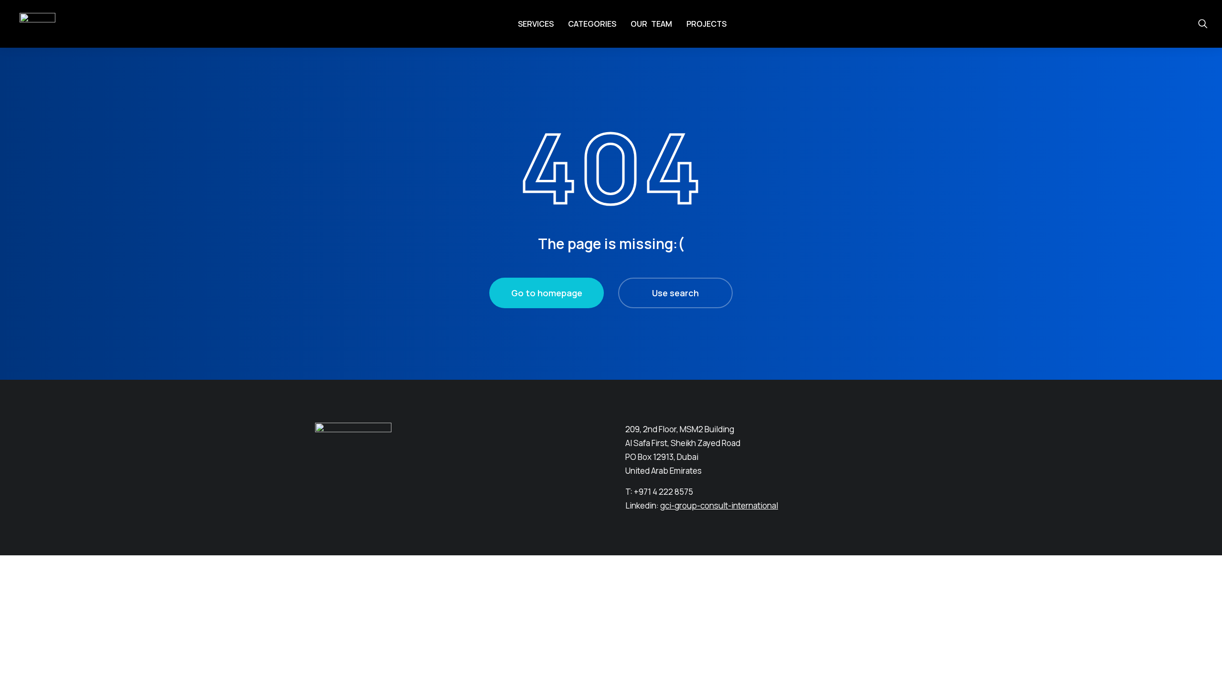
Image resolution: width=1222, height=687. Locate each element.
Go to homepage (546, 293)
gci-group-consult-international (719, 505)
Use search (675, 293)
